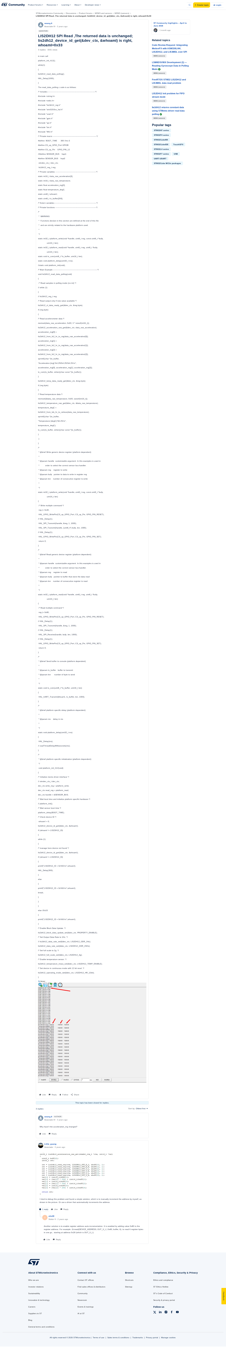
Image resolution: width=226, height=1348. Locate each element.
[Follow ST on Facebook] (171, 1312)
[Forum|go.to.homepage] (13, 5)
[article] (92, 1125)
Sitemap (128, 1287)
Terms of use (98, 1337)
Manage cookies (168, 1337)
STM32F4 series (161, 135)
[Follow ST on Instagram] (166, 1312)
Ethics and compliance (163, 1280)
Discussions (71, 13)
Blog (30, 1320)
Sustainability (34, 1293)
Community (82, 1293)
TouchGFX (178, 144)
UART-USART (160, 159)
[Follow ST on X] (154, 1312)
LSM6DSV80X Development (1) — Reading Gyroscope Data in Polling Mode (170, 65)
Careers (31, 1307)
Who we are (33, 1280)
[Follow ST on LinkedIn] (160, 1312)
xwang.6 (48, 23)
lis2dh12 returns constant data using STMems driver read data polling (168, 110)
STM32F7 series (161, 154)
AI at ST (81, 1313)
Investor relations (36, 1287)
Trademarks (137, 1337)
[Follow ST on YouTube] (177, 1312)
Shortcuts (129, 1280)
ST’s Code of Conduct (163, 1293)
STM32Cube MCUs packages (167, 163)
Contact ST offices (86, 1280)
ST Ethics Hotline (160, 1287)
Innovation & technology (39, 1300)
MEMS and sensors (103, 13)
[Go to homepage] (47, 1265)
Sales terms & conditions (118, 1337)
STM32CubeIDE (161, 144)
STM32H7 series (161, 130)
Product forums (85, 13)
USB (176, 154)
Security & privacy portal (164, 1300)
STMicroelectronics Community (49, 13)
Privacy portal (152, 1337)
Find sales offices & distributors (91, 1287)
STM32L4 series (161, 149)
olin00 (51, 1216)
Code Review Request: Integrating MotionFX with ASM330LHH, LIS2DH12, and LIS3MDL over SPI (170, 48)
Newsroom (82, 1300)
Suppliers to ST (35, 1313)
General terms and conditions (41, 1327)
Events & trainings (86, 1307)
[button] (201, 5)
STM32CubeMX (161, 140)
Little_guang (50, 1144)
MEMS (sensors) (122, 13)
